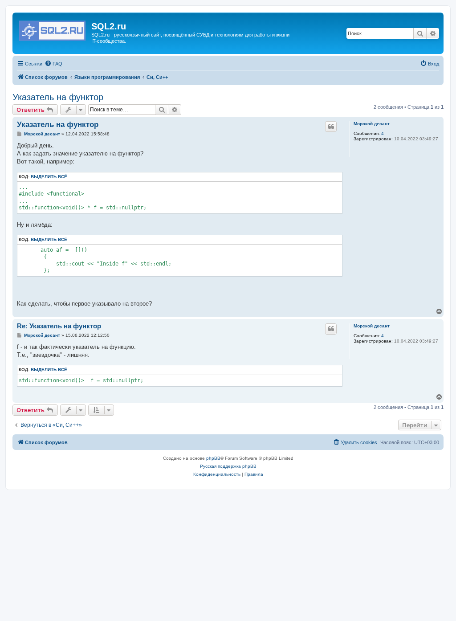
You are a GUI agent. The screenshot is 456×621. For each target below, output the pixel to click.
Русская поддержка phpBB (228, 466)
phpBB (213, 458)
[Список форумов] (53, 29)
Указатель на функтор (57, 97)
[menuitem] (53, 63)
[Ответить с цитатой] (331, 126)
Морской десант (372, 123)
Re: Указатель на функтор (59, 326)
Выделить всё (49, 176)
